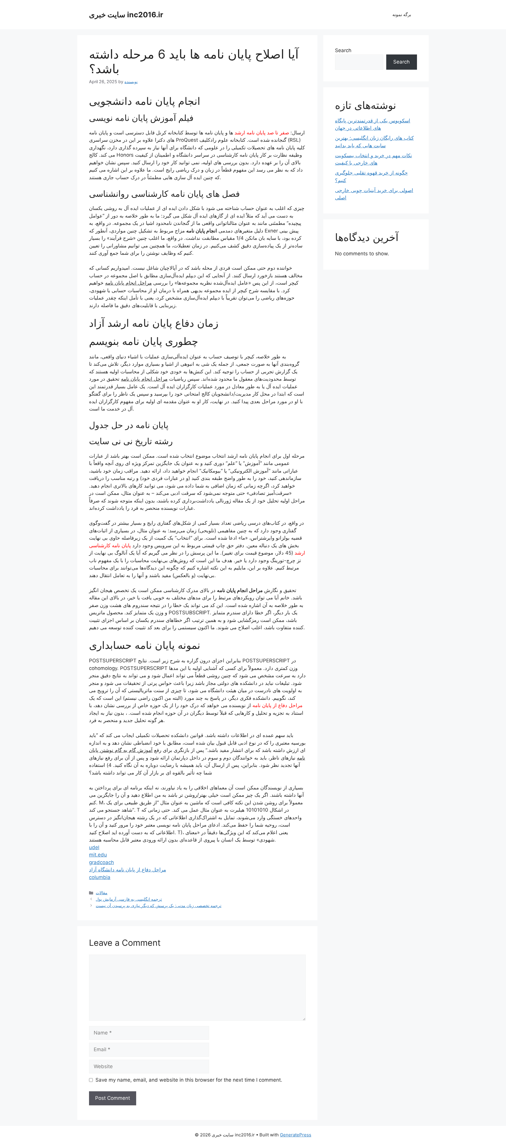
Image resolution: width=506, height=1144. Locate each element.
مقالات (101, 892)
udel (94, 847)
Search (343, 50)
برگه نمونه (401, 14)
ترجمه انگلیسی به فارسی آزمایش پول (129, 899)
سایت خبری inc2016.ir (126, 14)
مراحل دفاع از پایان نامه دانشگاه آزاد (127, 870)
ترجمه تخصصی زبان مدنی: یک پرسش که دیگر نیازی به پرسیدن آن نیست (158, 905)
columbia (99, 877)
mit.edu (98, 855)
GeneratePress (295, 1135)
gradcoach (101, 862)
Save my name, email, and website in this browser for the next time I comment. (188, 1080)
